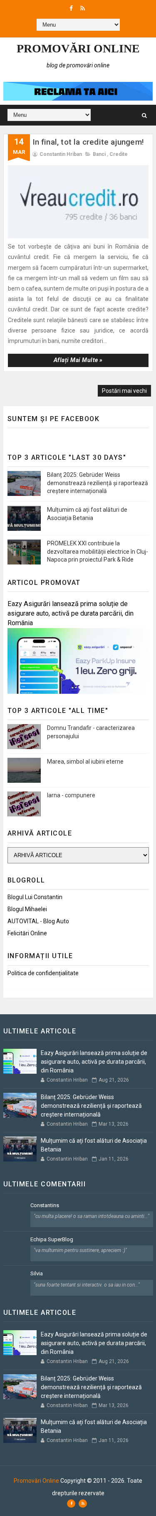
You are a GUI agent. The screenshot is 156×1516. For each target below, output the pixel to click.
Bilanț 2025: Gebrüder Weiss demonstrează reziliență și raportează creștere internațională (97, 482)
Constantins (44, 1205)
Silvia (36, 1273)
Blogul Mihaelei (27, 909)
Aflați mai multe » (78, 360)
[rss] (82, 8)
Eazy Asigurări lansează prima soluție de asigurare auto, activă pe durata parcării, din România (70, 613)
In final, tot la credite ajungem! (88, 142)
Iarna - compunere (71, 795)
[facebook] (71, 8)
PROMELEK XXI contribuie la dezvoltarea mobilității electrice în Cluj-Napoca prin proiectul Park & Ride (97, 551)
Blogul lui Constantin (34, 897)
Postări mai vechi (124, 390)
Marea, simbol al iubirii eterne (85, 761)
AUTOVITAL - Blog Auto (38, 921)
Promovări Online (78, 48)
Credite (118, 154)
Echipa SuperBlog (51, 1239)
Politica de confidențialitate (43, 973)
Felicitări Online (27, 933)
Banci (99, 154)
